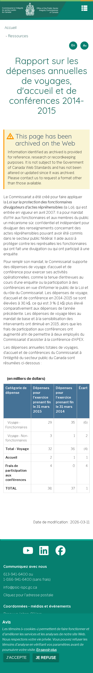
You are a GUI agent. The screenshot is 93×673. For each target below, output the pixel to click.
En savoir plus (46, 650)
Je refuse (46, 657)
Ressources (18, 36)
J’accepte (16, 657)
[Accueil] (33, 10)
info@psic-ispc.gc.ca (20, 587)
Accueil (10, 28)
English (72, 44)
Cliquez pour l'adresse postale (28, 595)
